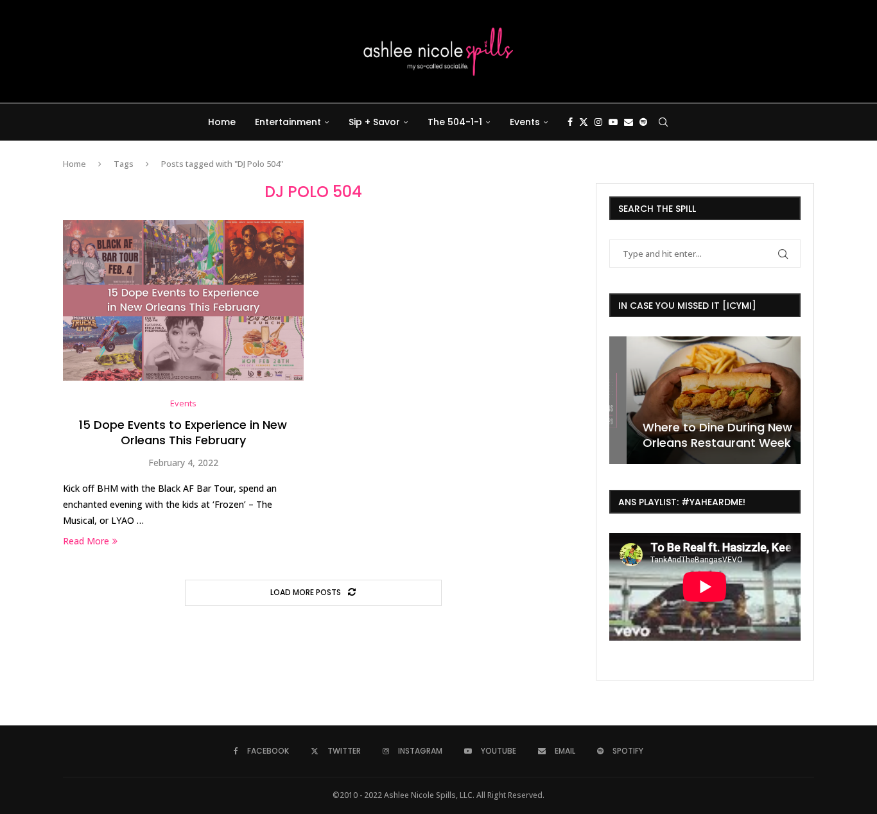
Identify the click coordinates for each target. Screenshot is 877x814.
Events (525, 122)
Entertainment (288, 122)
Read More (86, 541)
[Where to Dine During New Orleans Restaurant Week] (705, 400)
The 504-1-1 (455, 122)
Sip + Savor (374, 122)
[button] (621, 399)
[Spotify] (643, 122)
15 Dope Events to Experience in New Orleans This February (183, 432)
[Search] (663, 122)
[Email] (628, 122)
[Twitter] (583, 122)
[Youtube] (613, 122)
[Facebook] (570, 122)
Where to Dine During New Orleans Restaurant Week (700, 435)
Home (222, 122)
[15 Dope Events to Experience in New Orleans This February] (183, 300)
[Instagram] (598, 122)
